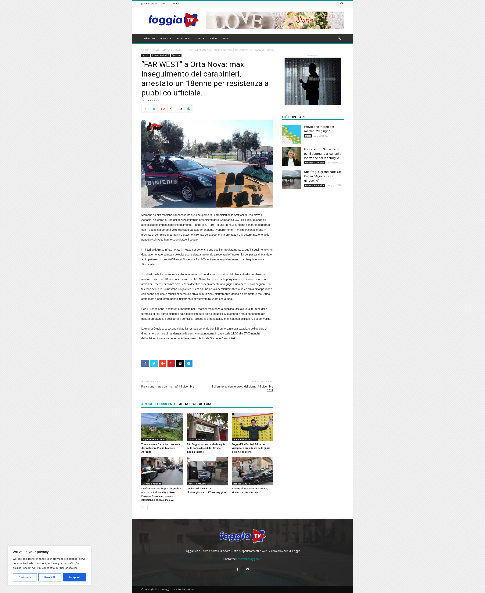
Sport (198, 38)
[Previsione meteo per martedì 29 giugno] (291, 134)
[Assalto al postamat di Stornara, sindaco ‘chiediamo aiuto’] (252, 471)
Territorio (176, 55)
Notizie (164, 38)
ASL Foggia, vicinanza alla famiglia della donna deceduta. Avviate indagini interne (206, 448)
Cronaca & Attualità (173, 49)
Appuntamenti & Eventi (153, 439)
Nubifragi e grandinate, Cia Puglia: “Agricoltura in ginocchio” (323, 176)
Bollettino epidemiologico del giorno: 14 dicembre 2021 (242, 388)
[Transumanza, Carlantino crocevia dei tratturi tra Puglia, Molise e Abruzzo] (162, 427)
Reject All (49, 577)
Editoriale (149, 38)
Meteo (225, 38)
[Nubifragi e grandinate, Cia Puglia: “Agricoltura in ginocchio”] (291, 179)
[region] (49, 565)
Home (144, 49)
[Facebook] (337, 3)
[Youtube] (342, 3)
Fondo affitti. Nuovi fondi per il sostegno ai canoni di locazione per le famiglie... (323, 153)
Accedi (175, 3)
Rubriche (182, 38)
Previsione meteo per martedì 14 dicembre (167, 386)
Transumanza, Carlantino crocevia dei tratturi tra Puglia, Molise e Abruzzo (160, 448)
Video (213, 38)
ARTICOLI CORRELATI (158, 404)
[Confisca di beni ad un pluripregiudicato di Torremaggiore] (207, 471)
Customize (25, 577)
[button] (339, 39)
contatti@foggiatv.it (249, 559)
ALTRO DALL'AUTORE (195, 404)
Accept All (74, 577)
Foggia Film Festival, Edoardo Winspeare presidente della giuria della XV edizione (251, 448)
